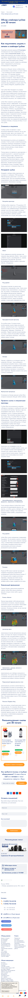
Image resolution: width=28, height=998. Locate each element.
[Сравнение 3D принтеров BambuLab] (14, 847)
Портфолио (17, 938)
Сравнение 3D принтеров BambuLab (12, 856)
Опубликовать (14, 830)
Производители (5, 975)
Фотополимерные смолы (5, 946)
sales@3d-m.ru (19, 5)
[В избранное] (10, 754)
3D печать (16, 939)
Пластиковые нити (5, 944)
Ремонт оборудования (20, 946)
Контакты (3, 962)
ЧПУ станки (4, 951)
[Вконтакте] (5, 889)
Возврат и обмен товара (7, 981)
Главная (2, 12)
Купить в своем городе (7, 979)
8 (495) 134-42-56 (10, 901)
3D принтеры (4, 939)
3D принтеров (21, 50)
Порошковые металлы (6, 948)
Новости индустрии (6, 972)
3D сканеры (4, 941)
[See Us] (3, 889)
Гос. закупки (4, 977)
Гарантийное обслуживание (8, 970)
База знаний (9, 12)
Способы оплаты (5, 966)
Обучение (16, 943)
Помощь (3, 965)
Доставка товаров (5, 969)
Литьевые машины (5, 955)
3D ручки (3, 942)
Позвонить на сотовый (7, 929)
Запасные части (5, 954)
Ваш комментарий (5, 819)
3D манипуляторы (5, 943)
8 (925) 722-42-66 (10, 904)
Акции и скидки (5, 938)
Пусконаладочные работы (19, 947)
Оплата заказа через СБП (8, 968)
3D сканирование (18, 941)
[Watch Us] (1, 889)
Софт (2, 950)
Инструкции (4, 974)
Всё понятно (5, 991)
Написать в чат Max (6, 921)
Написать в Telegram (7, 925)
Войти (13, 996)
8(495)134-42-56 (19, 7)
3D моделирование (19, 942)
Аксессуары (4, 952)
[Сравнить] (3, 756)
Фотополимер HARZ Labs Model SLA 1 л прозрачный (20, 741)
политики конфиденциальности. (9, 987)
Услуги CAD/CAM (19, 944)
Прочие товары (5, 956)
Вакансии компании (6, 978)
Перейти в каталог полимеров (14, 765)
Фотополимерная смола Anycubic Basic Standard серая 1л (7, 741)
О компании (4, 964)
